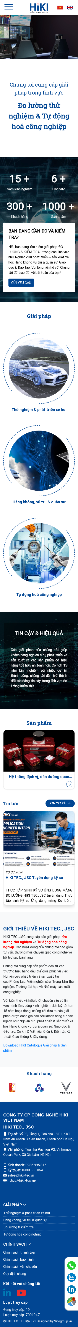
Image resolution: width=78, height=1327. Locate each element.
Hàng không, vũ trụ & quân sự (25, 1220)
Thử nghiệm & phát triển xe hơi (26, 1213)
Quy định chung (14, 1273)
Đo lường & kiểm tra (18, 1227)
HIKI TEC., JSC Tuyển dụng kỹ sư (34, 877)
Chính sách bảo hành (18, 1259)
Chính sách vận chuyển (20, 1266)
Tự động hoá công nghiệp (22, 1234)
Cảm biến (39, 776)
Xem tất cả (58, 803)
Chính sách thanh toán (19, 1252)
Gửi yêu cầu (21, 283)
